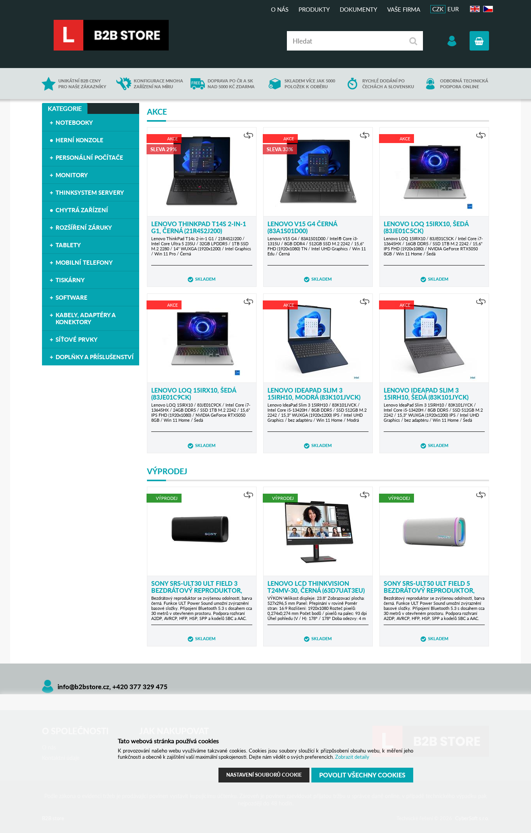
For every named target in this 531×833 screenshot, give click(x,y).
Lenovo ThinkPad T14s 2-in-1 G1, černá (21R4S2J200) (198, 227)
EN (473, 9)
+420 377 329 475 (140, 687)
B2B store (112, 35)
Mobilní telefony (84, 262)
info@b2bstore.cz (83, 687)
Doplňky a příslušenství (95, 356)
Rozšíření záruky (84, 227)
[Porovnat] (248, 135)
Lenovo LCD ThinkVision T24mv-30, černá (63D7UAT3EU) (316, 587)
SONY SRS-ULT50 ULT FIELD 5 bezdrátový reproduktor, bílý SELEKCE (429, 590)
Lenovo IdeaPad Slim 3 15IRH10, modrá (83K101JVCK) (313, 393)
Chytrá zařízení (82, 209)
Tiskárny (70, 279)
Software (71, 297)
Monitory (72, 174)
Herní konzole (79, 139)
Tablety (68, 244)
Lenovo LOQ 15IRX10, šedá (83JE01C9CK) (193, 393)
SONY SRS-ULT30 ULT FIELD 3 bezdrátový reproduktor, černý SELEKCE (196, 590)
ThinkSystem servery (90, 192)
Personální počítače (89, 157)
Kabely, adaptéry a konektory (85, 318)
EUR (453, 8)
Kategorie (65, 108)
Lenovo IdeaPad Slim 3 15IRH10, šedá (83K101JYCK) (426, 393)
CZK (438, 8)
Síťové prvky (77, 339)
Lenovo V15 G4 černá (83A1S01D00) (302, 227)
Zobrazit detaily (352, 757)
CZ (487, 9)
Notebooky (74, 122)
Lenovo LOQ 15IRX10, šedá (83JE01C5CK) (426, 227)
